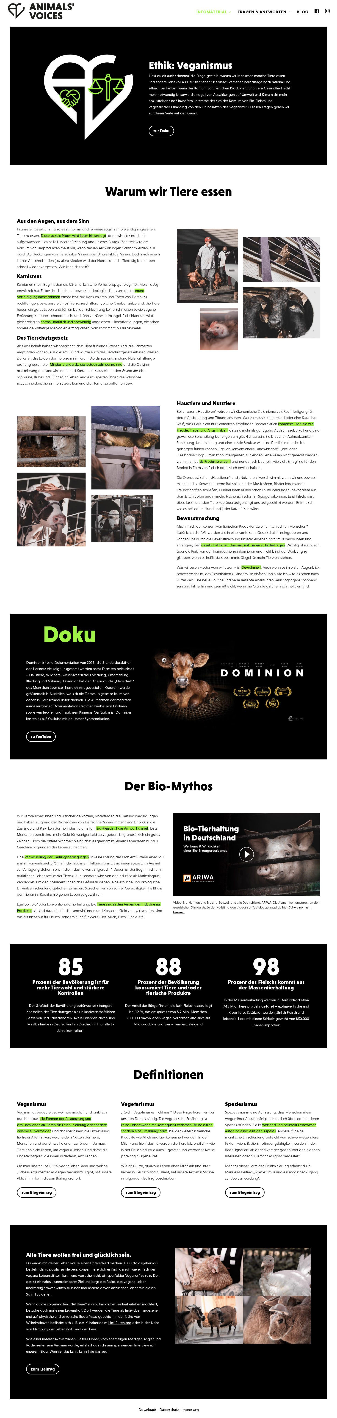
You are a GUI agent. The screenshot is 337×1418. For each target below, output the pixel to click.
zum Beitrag (43, 1369)
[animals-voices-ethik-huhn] (209, 1294)
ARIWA (266, 902)
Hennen (179, 912)
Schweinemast (299, 907)
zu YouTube (41, 736)
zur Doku (161, 130)
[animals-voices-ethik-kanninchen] (277, 1343)
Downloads (147, 1410)
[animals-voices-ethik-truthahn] (277, 1294)
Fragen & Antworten (262, 12)
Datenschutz (169, 1410)
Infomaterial (211, 12)
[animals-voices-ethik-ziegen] (209, 1343)
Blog (303, 12)
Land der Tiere (85, 1329)
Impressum (190, 1410)
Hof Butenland (119, 1323)
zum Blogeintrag (37, 1192)
